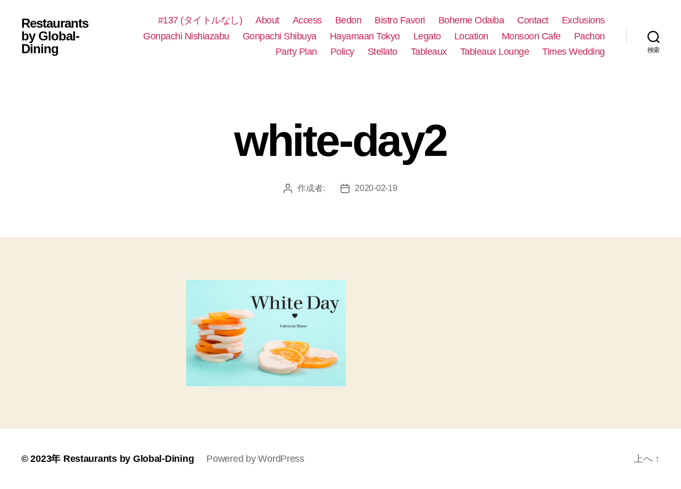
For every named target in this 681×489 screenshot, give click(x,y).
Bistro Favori (400, 20)
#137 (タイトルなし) (200, 20)
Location (471, 36)
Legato (427, 36)
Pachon (589, 36)
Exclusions (583, 20)
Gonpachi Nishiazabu (186, 36)
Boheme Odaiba (471, 20)
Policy (342, 51)
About (267, 20)
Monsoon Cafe (531, 36)
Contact (533, 20)
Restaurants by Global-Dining (54, 36)
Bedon (348, 20)
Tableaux (429, 51)
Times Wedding (573, 51)
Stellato (382, 51)
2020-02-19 (376, 188)
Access (307, 20)
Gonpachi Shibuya (280, 36)
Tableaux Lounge (494, 51)
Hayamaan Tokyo (365, 36)
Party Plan (296, 51)
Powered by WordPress (255, 458)
